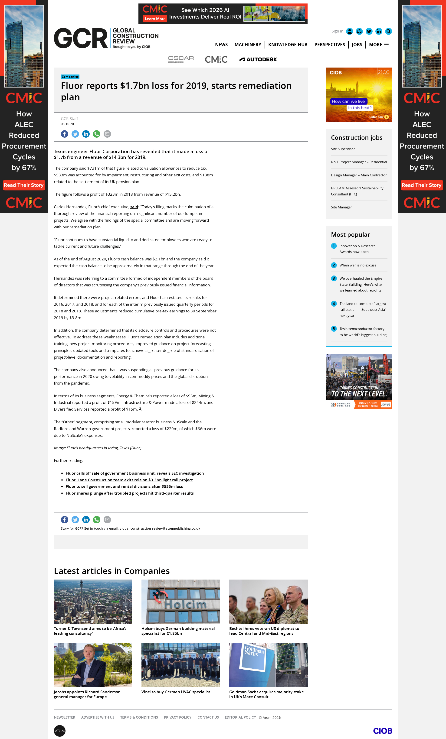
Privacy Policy (177, 717)
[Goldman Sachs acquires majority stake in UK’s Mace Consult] (268, 665)
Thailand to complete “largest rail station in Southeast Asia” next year (363, 309)
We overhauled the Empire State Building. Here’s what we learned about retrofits (361, 284)
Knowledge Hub (288, 45)
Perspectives (330, 45)
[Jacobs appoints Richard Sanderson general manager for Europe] (93, 665)
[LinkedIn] (378, 31)
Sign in (337, 31)
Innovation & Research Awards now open (358, 248)
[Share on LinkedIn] (86, 134)
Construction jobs (357, 137)
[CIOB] (307, 731)
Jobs (357, 45)
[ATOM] (138, 731)
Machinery (248, 45)
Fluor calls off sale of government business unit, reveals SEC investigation (135, 473)
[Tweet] (75, 134)
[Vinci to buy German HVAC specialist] (180, 665)
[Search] (388, 31)
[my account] (349, 31)
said (134, 206)
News (221, 45)
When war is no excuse (358, 265)
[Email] (359, 31)
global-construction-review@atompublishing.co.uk (160, 528)
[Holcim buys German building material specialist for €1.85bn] (180, 602)
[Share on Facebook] (64, 134)
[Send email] (107, 134)
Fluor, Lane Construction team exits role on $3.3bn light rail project (129, 480)
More (375, 45)
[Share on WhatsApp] (96, 134)
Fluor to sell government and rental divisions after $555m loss (124, 486)
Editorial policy (240, 717)
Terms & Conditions (139, 717)
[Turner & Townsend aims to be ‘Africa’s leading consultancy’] (93, 602)
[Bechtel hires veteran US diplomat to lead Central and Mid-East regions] (268, 602)
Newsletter (64, 717)
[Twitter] (369, 31)
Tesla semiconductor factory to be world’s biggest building (363, 331)
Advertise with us (97, 717)
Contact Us (208, 717)
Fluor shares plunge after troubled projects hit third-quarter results (130, 493)
